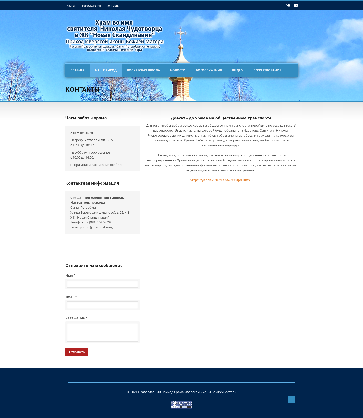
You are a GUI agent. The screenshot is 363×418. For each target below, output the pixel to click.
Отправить (77, 352)
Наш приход (106, 70)
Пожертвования (267, 70)
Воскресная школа (143, 70)
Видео (237, 70)
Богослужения (91, 5)
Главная (70, 5)
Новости (177, 70)
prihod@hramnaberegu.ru (99, 227)
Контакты (112, 5)
